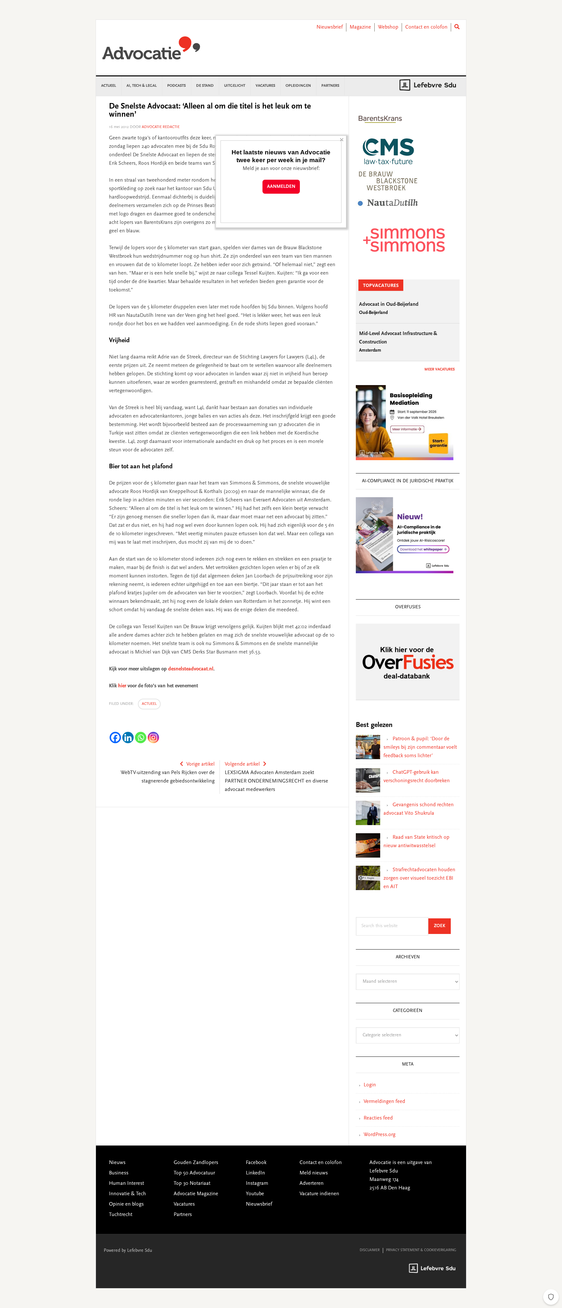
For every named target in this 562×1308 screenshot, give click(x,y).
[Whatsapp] (140, 737)
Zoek (442, 926)
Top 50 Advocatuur (194, 1173)
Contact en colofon (426, 27)
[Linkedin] (128, 737)
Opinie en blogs (126, 1204)
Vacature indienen (319, 1194)
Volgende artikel (242, 764)
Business (118, 1173)
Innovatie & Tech (127, 1194)
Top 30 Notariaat (192, 1183)
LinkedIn (255, 1173)
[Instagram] (153, 737)
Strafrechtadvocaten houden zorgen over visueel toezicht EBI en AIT (419, 878)
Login (370, 1085)
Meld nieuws (314, 1173)
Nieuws (117, 1162)
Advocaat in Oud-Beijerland (389, 304)
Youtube (255, 1194)
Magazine (360, 27)
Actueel (149, 704)
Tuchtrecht (120, 1214)
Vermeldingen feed (384, 1101)
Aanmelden (281, 186)
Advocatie (151, 51)
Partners (183, 1214)
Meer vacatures (439, 369)
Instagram (257, 1183)
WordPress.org (379, 1134)
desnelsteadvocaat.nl (190, 669)
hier (122, 686)
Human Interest (126, 1183)
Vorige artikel (200, 764)
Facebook (256, 1162)
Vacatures (184, 1204)
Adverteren (312, 1183)
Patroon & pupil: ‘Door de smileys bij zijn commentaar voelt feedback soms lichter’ (420, 747)
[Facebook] (115, 737)
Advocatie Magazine (196, 1194)
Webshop (388, 27)
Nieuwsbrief (329, 27)
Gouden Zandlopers (196, 1162)
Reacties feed (378, 1118)
